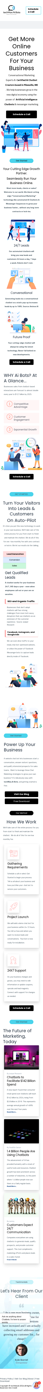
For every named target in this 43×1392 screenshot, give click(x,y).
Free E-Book (12, 1260)
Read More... (12, 1112)
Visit (16, 1378)
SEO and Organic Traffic (21, 601)
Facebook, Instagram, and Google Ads (21, 633)
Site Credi (12, 1388)
